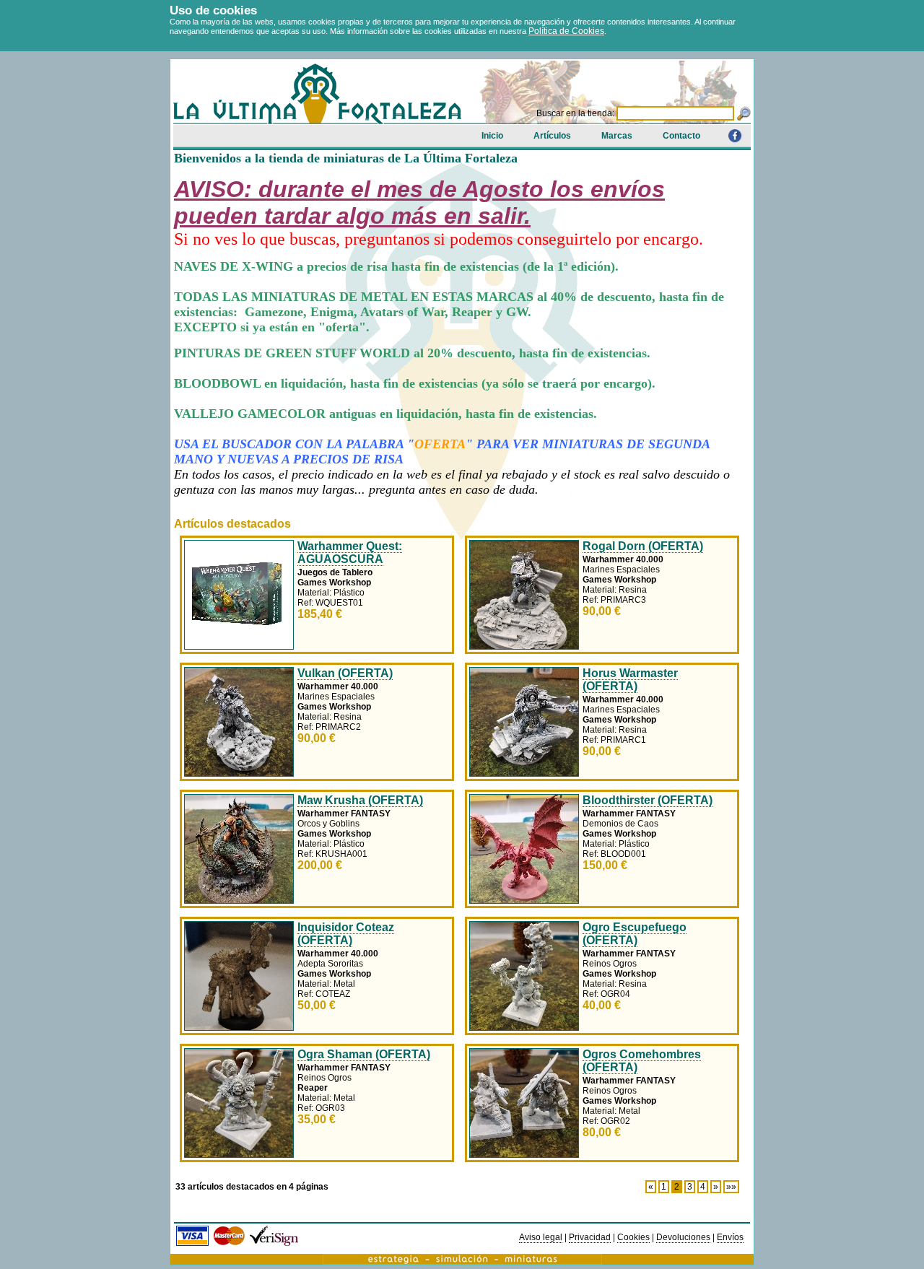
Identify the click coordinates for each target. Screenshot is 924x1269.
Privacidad (590, 1237)
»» (731, 1187)
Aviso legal (540, 1237)
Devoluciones (683, 1237)
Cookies (633, 1237)
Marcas (616, 136)
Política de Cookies (566, 31)
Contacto (681, 136)
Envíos (730, 1237)
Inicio (492, 136)
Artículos (552, 136)
